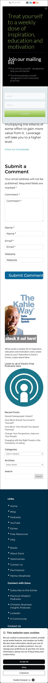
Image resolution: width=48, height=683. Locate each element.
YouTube (15, 523)
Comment (12, 194)
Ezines (14, 528)
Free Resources (19, 534)
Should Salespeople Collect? (19, 416)
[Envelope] (27, 2)
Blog (13, 511)
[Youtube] (34, 2)
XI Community (18, 618)
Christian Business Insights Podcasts (21, 606)
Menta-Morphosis (20, 575)
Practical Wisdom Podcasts (20, 597)
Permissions (17, 570)
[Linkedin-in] (30, 2)
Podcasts (15, 517)
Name (9, 227)
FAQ (12, 539)
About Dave (17, 553)
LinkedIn (15, 613)
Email (9, 240)
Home (13, 506)
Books (13, 547)
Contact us (16, 564)
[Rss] (37, 2)
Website (10, 254)
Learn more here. (21, 357)
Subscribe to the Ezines (23, 590)
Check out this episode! (17, 149)
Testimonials (17, 559)
